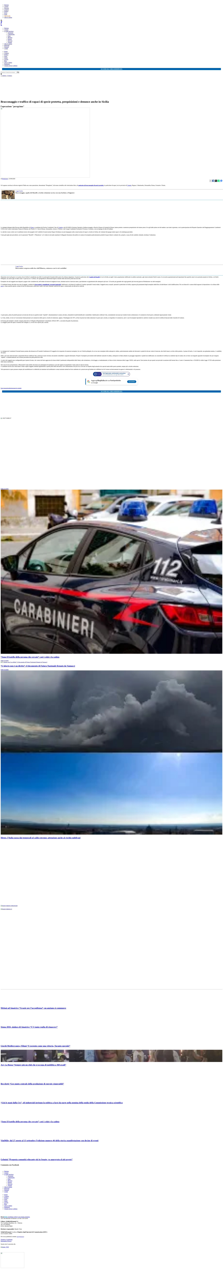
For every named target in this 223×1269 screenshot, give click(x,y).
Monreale (6, 45)
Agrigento (10, 33)
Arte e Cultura (8, 62)
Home (6, 51)
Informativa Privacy (6, 1241)
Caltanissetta (11, 34)
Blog (5, 61)
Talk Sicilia (7, 16)
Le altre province (9, 31)
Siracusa (6, 8)
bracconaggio (4, 388)
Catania (6, 6)
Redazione (5, 178)
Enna (9, 36)
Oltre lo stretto (8, 17)
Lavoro (6, 59)
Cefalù (6, 48)
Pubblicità (7, 64)
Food (5, 14)
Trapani (10, 42)
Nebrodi (6, 47)
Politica (6, 11)
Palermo (6, 5)
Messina (10, 37)
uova (2, 286)
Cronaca (6, 9)
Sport (5, 13)
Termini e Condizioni (6, 1239)
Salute (6, 58)
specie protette (17, 388)
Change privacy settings (10, 65)
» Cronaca (9, 75)
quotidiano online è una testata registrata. (15, 1217)
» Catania (3, 75)
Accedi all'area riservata (111, 69)
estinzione (11, 388)
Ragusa (10, 39)
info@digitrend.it (20, 1236)
